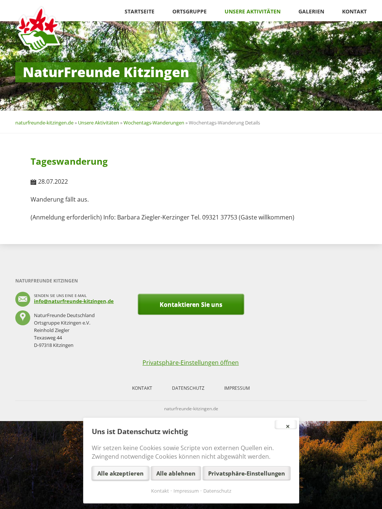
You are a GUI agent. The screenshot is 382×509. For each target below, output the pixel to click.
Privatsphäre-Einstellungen (246, 473)
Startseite (139, 11)
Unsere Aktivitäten (253, 11)
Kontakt (354, 11)
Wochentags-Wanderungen (153, 122)
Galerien (311, 11)
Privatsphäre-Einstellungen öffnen (191, 362)
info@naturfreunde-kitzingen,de (74, 301)
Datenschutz (188, 388)
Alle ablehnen (175, 473)
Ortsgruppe (189, 11)
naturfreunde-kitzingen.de (44, 122)
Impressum (237, 388)
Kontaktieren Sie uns (191, 304)
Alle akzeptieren (120, 473)
